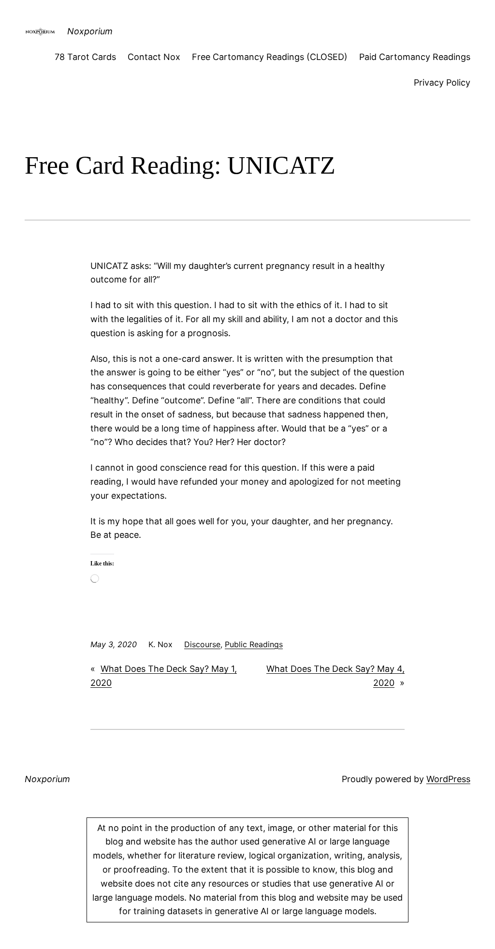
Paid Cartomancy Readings (414, 57)
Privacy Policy (442, 82)
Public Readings (254, 644)
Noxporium (90, 31)
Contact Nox (154, 57)
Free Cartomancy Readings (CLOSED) (270, 57)
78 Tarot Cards (85, 57)
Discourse (202, 644)
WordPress (448, 779)
